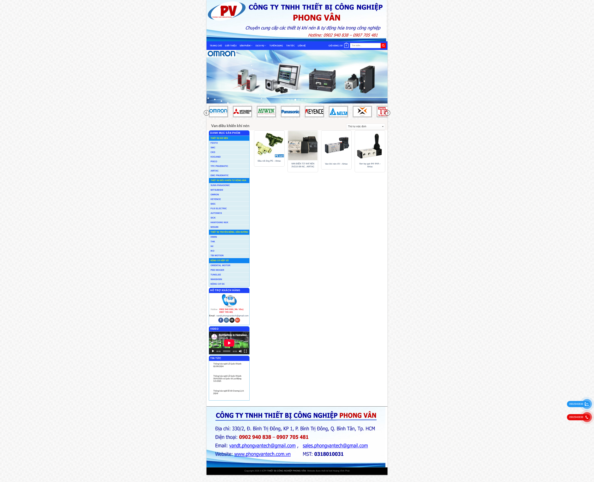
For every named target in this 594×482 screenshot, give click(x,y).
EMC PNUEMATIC (220, 180)
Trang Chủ (216, 45)
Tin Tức (290, 45)
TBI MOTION (217, 260)
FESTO (214, 148)
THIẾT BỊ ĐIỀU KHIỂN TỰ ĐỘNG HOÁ (228, 186)
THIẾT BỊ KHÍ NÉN (219, 143)
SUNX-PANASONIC (220, 190)
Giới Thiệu (231, 45)
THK (213, 247)
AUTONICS (216, 218)
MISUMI (214, 232)
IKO (212, 256)
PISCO (214, 166)
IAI (212, 251)
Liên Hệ (302, 45)
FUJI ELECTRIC (219, 213)
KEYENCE (216, 204)
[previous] (214, 79)
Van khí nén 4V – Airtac (336, 169)
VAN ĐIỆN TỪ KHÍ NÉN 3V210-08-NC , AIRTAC (302, 170)
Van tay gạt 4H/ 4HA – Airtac (370, 170)
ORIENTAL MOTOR (220, 270)
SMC (213, 153)
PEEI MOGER (217, 275)
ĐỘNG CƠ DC (218, 289)
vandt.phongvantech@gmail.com (232, 321)
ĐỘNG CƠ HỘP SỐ (220, 266)
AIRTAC (215, 176)
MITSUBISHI (217, 195)
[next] (380, 79)
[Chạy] (213, 356)
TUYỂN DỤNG (276, 45)
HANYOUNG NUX (219, 227)
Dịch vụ (260, 45)
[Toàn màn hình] (245, 356)
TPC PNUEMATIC (219, 171)
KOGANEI (216, 162)
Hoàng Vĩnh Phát (341, 476)
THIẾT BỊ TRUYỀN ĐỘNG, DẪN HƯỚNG (229, 237)
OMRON (215, 200)
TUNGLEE (216, 280)
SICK (213, 223)
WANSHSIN (216, 284)
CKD (213, 157)
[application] (229, 348)
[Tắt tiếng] (240, 356)
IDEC (213, 209)
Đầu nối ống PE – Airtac (269, 166)
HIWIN (214, 242)
